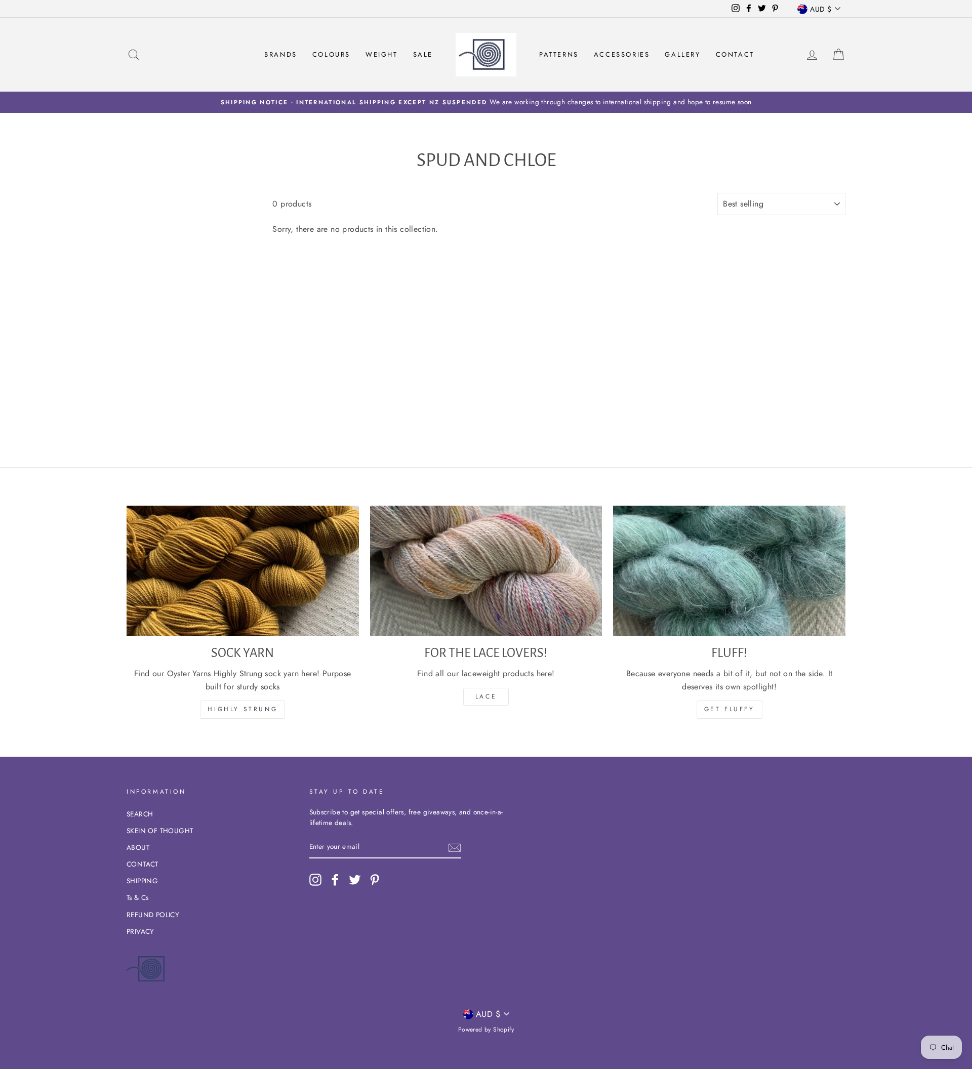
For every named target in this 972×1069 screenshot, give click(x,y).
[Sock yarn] (243, 571)
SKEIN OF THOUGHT (160, 831)
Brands (280, 54)
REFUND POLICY (153, 915)
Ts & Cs (138, 897)
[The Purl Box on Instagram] (315, 880)
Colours (331, 54)
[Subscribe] (454, 847)
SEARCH (140, 814)
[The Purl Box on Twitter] (355, 880)
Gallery (682, 54)
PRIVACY (140, 931)
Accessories (622, 54)
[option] (486, 102)
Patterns (559, 54)
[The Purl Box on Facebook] (335, 880)
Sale (423, 54)
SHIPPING (142, 881)
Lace (486, 696)
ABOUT (138, 847)
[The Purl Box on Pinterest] (375, 880)
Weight (382, 54)
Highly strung (242, 709)
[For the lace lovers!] (486, 571)
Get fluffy (729, 709)
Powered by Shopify (486, 1029)
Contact (735, 54)
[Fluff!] (729, 571)
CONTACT (142, 864)
